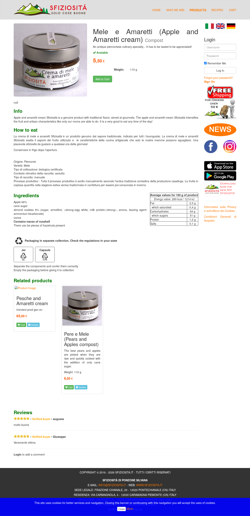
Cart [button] (22, 324)
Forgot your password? (218, 78)
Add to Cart (103, 79)
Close (121, 509)
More (130, 509)
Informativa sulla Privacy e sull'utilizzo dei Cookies (220, 209)
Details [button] (34, 324)
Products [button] (197, 10)
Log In (220, 70)
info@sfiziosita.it (112, 485)
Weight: (119, 69)
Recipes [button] (217, 10)
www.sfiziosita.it (149, 485)
